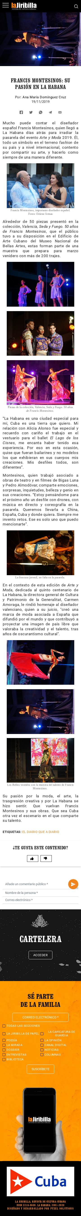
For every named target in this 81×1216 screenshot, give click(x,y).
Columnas (53, 1054)
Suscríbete (41, 1069)
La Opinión (53, 1040)
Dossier (13, 1049)
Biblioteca (15, 1059)
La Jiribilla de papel (23, 1033)
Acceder (40, 955)
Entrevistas (17, 1054)
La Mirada (14, 1045)
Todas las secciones (23, 1025)
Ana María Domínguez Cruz (44, 97)
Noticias (51, 1049)
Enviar (73, 884)
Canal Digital (56, 1045)
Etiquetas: (12, 832)
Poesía (12, 1040)
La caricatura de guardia (61, 1033)
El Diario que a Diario (40, 832)
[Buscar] (76, 6)
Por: (19, 97)
